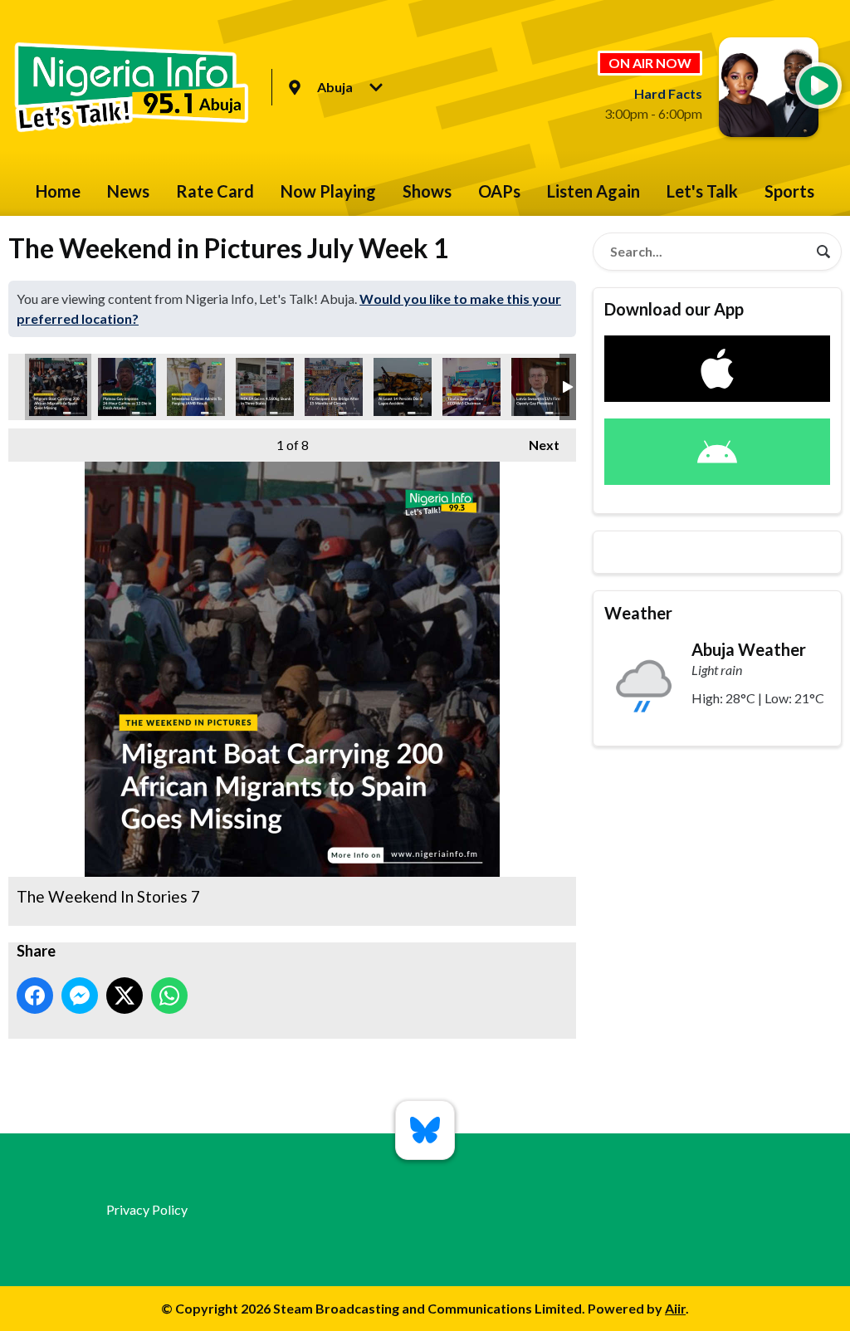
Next (535, 445)
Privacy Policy (147, 1209)
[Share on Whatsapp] (169, 995)
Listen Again (593, 191)
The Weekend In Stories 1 (540, 387)
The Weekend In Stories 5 (265, 387)
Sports (789, 191)
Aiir (675, 1308)
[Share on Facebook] (35, 995)
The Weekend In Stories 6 (196, 387)
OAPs (499, 191)
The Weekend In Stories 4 (334, 387)
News (128, 191)
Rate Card (215, 191)
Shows (427, 191)
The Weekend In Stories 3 (403, 387)
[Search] (823, 252)
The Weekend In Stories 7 (58, 387)
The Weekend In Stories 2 (471, 387)
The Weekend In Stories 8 (127, 387)
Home (58, 191)
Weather (638, 613)
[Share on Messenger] (79, 995)
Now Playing (328, 191)
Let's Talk (702, 191)
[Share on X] (124, 995)
